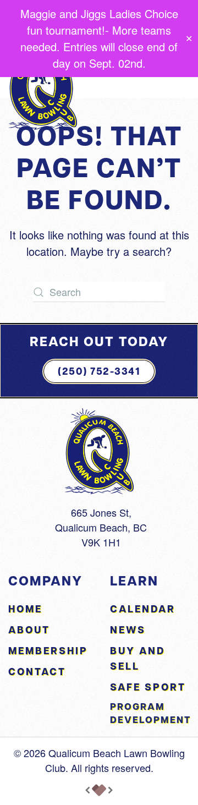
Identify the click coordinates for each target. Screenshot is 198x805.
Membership (48, 650)
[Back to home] (42, 87)
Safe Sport (148, 687)
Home (25, 608)
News (128, 629)
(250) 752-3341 (99, 371)
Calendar (142, 608)
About (29, 629)
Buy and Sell (137, 658)
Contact (37, 671)
